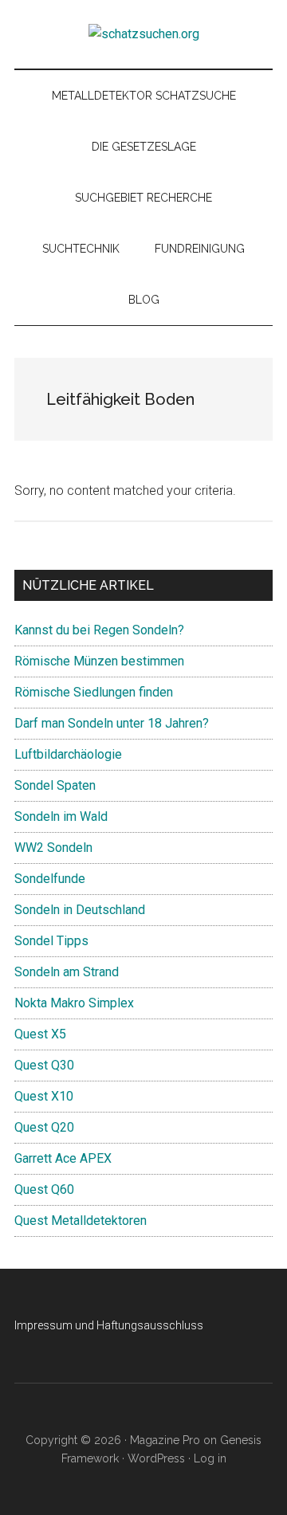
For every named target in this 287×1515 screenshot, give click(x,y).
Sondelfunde (49, 878)
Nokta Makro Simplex (74, 1003)
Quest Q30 (44, 1065)
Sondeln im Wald (61, 816)
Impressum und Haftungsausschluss (108, 1325)
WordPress (156, 1458)
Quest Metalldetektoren (80, 1220)
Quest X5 (40, 1034)
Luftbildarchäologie (68, 754)
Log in (210, 1458)
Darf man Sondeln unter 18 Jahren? (111, 723)
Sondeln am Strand (66, 971)
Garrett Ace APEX (63, 1158)
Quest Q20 (44, 1127)
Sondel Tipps (51, 940)
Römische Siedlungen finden (93, 692)
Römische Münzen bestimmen (99, 661)
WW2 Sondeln (53, 847)
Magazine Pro (165, 1440)
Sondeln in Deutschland (79, 909)
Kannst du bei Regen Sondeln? (99, 630)
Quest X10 (43, 1096)
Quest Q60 (44, 1189)
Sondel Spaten (55, 785)
